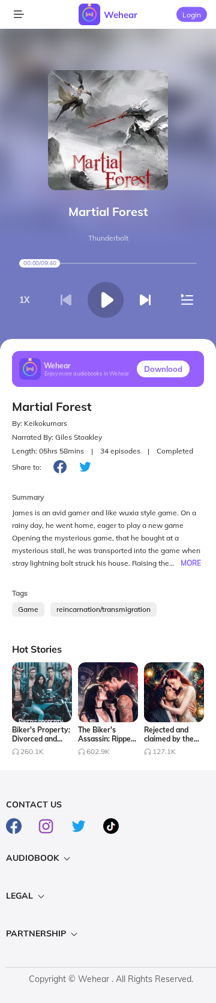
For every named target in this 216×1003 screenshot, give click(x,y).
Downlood (163, 369)
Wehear (120, 14)
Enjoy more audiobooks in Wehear (87, 373)
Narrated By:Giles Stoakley (57, 437)
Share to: (26, 467)
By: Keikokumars (39, 423)
